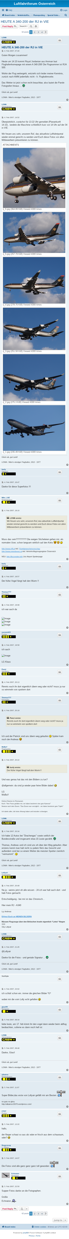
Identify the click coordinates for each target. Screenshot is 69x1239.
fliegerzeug (6, 1145)
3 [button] (38, 32)
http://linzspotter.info (15, 557)
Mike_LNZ (6, 498)
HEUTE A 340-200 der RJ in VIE (25, 21)
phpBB (25, 1233)
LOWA (4, 37)
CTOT (4, 1111)
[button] (45, 32)
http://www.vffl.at (8, 549)
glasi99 (5, 1007)
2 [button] (34, 32)
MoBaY (4, 747)
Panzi (4, 669)
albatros (5, 1074)
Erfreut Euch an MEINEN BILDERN (17, 916)
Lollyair (5, 873)
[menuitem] (9, 10)
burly (4, 469)
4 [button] (42, 32)
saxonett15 (6, 632)
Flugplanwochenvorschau (29, 549)
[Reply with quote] (59, 40)
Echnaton (15, 1173)
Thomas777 (6, 592)
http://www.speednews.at (12, 551)
